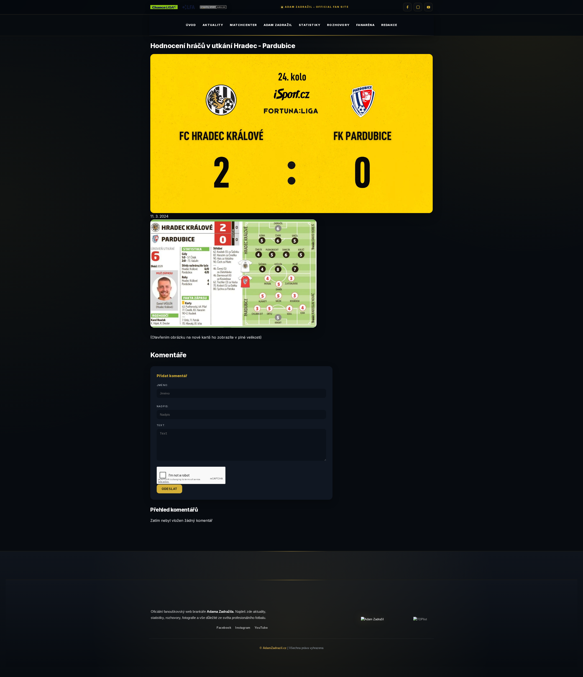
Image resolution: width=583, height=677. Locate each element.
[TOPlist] (420, 619)
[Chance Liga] (164, 7)
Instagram (243, 627)
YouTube (261, 627)
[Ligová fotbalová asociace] (188, 7)
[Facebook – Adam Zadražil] (407, 7)
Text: (161, 425)
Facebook (224, 627)
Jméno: (162, 385)
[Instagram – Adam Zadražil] (418, 7)
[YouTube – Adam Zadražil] (428, 7)
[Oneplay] (213, 7)
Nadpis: (163, 406)
